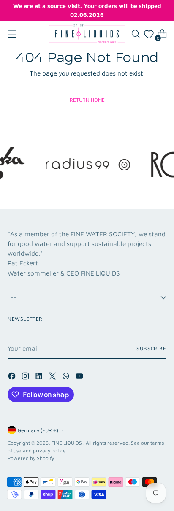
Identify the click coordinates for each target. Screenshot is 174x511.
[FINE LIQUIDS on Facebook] (13, 377)
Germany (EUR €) (38, 430)
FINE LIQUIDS (67, 443)
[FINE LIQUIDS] (87, 33)
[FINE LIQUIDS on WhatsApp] (67, 377)
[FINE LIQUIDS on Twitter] (53, 377)
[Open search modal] (135, 34)
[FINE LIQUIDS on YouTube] (80, 377)
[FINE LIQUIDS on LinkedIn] (40, 377)
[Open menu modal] (12, 34)
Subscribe (151, 348)
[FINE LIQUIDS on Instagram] (26, 377)
